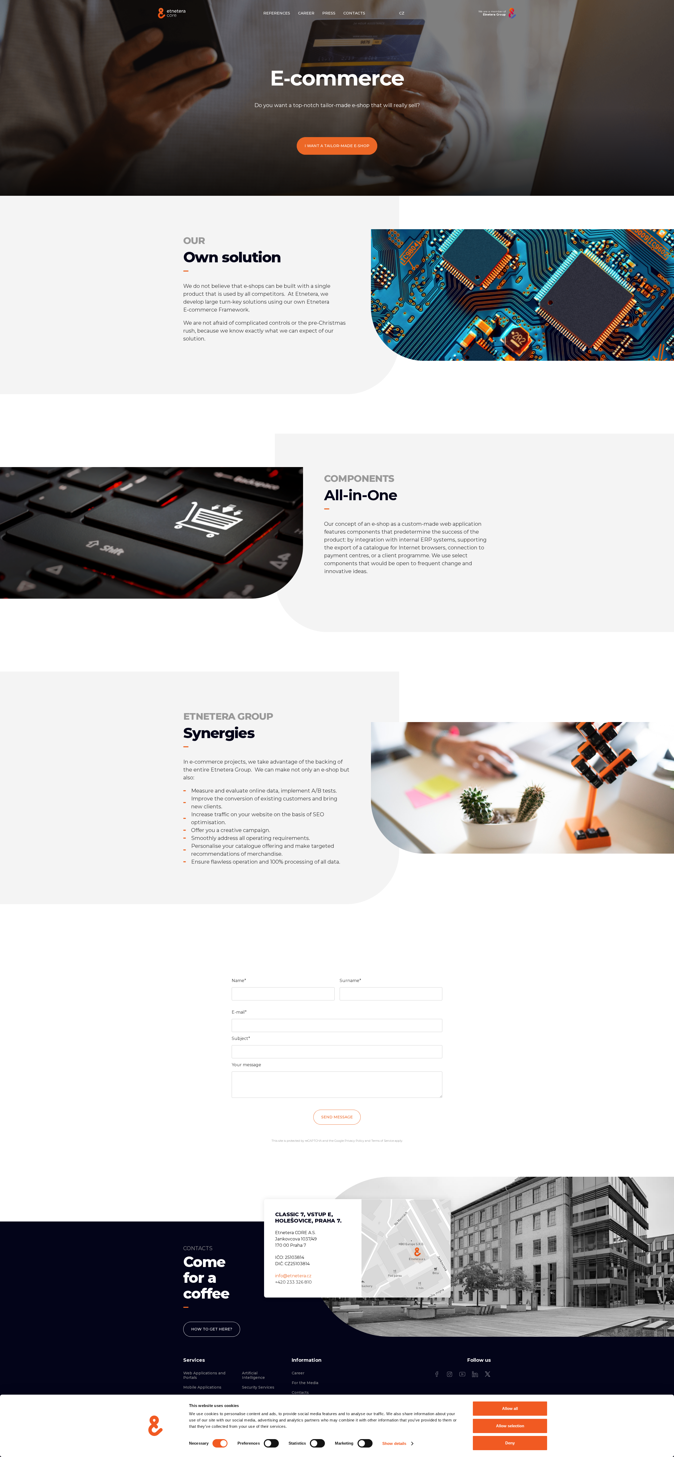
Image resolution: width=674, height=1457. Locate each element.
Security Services (258, 1387)
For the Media (305, 1383)
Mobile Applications (202, 1387)
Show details (394, 1443)
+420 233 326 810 (293, 1282)
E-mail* (239, 1012)
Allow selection (510, 1426)
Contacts (300, 1392)
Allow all (510, 1408)
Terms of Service (382, 1141)
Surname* (350, 980)
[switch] (271, 1443)
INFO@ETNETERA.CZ (293, 1275)
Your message (246, 1064)
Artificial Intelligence (253, 1375)
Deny (510, 1443)
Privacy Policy (354, 1141)
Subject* (241, 1038)
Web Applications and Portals (204, 1375)
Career (298, 1373)
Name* (239, 980)
